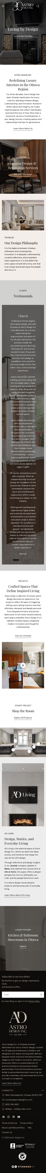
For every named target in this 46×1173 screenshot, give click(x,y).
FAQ (29, 1127)
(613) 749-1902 (12, 1104)
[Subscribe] (41, 994)
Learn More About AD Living (17, 895)
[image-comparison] (23, 665)
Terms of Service (9, 1123)
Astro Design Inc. (17, 1137)
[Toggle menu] (2, 6)
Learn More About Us (23, 128)
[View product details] (15, 741)
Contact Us (7, 1132)
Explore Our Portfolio (23, 36)
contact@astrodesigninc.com (18, 1099)
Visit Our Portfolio (23, 636)
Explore (23, 946)
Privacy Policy (34, 1001)
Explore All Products (23, 717)
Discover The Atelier (23, 174)
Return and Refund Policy (13, 1127)
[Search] (37, 6)
